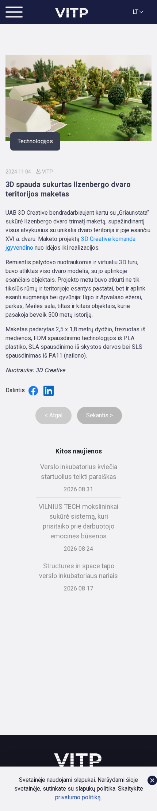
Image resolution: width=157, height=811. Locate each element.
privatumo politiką (78, 797)
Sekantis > (99, 415)
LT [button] (135, 11)
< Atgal (53, 415)
